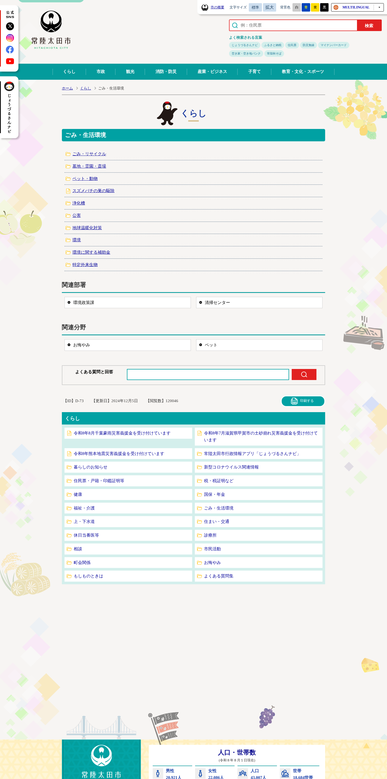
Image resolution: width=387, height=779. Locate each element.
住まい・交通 (216, 521)
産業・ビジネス (212, 71)
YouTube (10, 61)
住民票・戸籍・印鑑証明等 (99, 480)
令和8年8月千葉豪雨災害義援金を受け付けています (122, 433)
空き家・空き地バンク (246, 53)
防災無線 (308, 45)
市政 (101, 71)
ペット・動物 (85, 178)
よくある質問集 (219, 576)
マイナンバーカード (334, 45)
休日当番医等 (86, 535)
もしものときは (88, 576)
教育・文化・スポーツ (303, 71)
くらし (69, 71)
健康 (78, 494)
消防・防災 (166, 71)
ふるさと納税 (272, 45)
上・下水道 (84, 521)
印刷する (307, 401)
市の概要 (217, 7)
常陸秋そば (274, 53)
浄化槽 (78, 203)
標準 (255, 7)
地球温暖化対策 (87, 228)
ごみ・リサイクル (89, 154)
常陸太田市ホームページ (51, 30)
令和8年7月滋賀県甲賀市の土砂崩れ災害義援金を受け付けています (261, 436)
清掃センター (217, 302)
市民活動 (212, 549)
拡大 (269, 7)
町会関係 (82, 562)
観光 (130, 71)
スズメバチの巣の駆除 (93, 190)
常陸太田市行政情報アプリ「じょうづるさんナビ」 (252, 453)
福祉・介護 (84, 508)
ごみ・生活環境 (219, 508)
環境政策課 (83, 302)
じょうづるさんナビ (245, 45)
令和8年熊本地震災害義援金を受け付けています (119, 453)
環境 (76, 240)
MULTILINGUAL (356, 7)
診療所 (210, 535)
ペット (211, 345)
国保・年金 (214, 494)
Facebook (10, 49)
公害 (76, 215)
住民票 (292, 45)
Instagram (10, 38)
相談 (78, 549)
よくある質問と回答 (94, 371)
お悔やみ (81, 345)
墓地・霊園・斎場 (89, 166)
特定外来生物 (85, 264)
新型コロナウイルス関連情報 (231, 467)
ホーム (67, 88)
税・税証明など (219, 480)
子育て (254, 71)
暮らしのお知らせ (90, 467)
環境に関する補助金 (91, 252)
